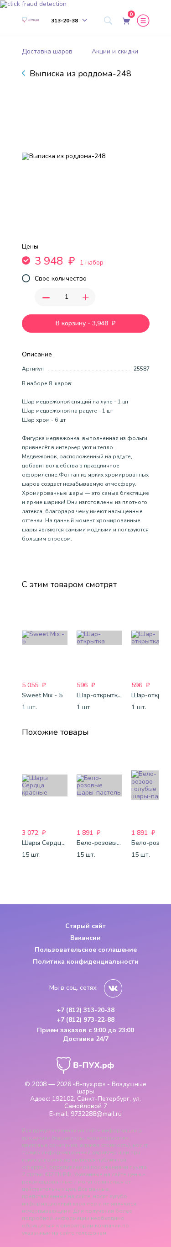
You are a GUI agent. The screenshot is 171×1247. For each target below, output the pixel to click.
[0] (125, 20)
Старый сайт (85, 926)
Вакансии (85, 938)
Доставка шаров (47, 51)
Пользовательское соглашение (86, 949)
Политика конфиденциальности (86, 961)
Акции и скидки (115, 51)
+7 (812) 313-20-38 (85, 1010)
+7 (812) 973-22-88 (85, 1020)
